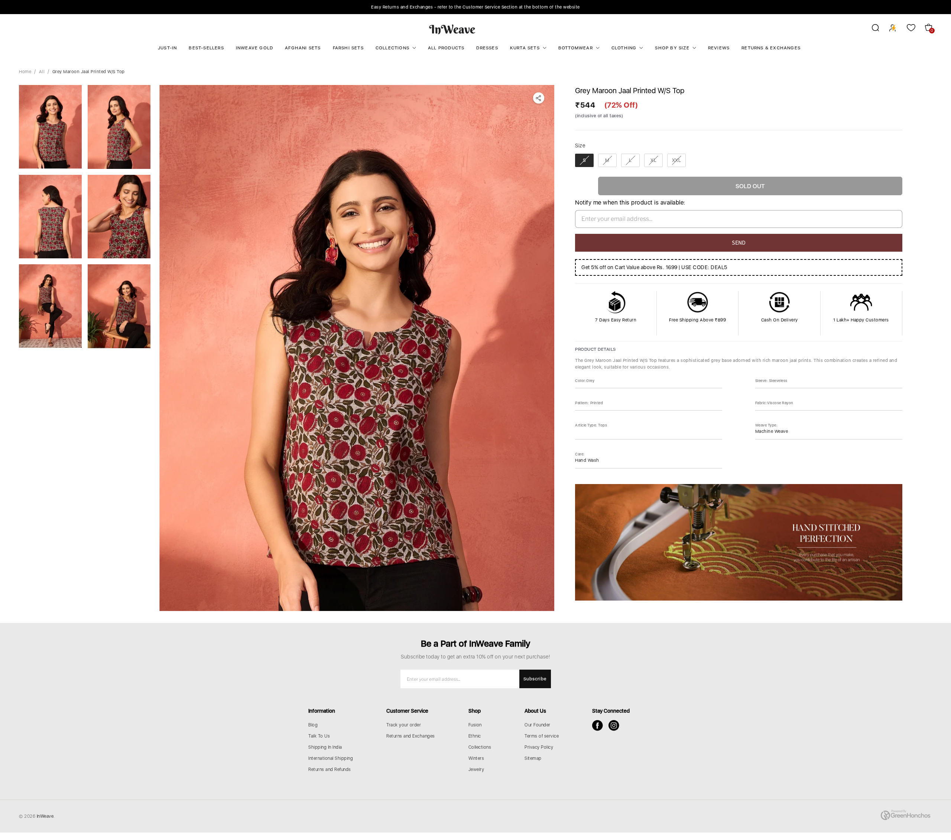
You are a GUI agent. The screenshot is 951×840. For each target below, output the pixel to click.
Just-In (167, 47)
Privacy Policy (539, 747)
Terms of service (542, 736)
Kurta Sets (525, 47)
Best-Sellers (206, 47)
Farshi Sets (348, 47)
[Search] (870, 29)
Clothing (624, 47)
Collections (392, 47)
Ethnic (474, 736)
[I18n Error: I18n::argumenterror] (50, 127)
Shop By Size (672, 47)
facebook (597, 725)
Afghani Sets (303, 47)
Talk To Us (319, 736)
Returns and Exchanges (410, 736)
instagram (613, 725)
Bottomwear (575, 47)
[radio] (584, 160)
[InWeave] (452, 29)
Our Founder (538, 725)
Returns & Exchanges (771, 47)
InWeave (45, 816)
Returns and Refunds (329, 769)
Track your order (403, 725)
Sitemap (533, 758)
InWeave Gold (254, 47)
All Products (446, 47)
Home (25, 71)
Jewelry (476, 769)
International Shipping (330, 758)
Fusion (475, 725)
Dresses (487, 47)
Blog (313, 725)
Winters (476, 758)
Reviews (719, 47)
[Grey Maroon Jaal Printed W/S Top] (356, 348)
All (42, 71)
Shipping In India (325, 747)
